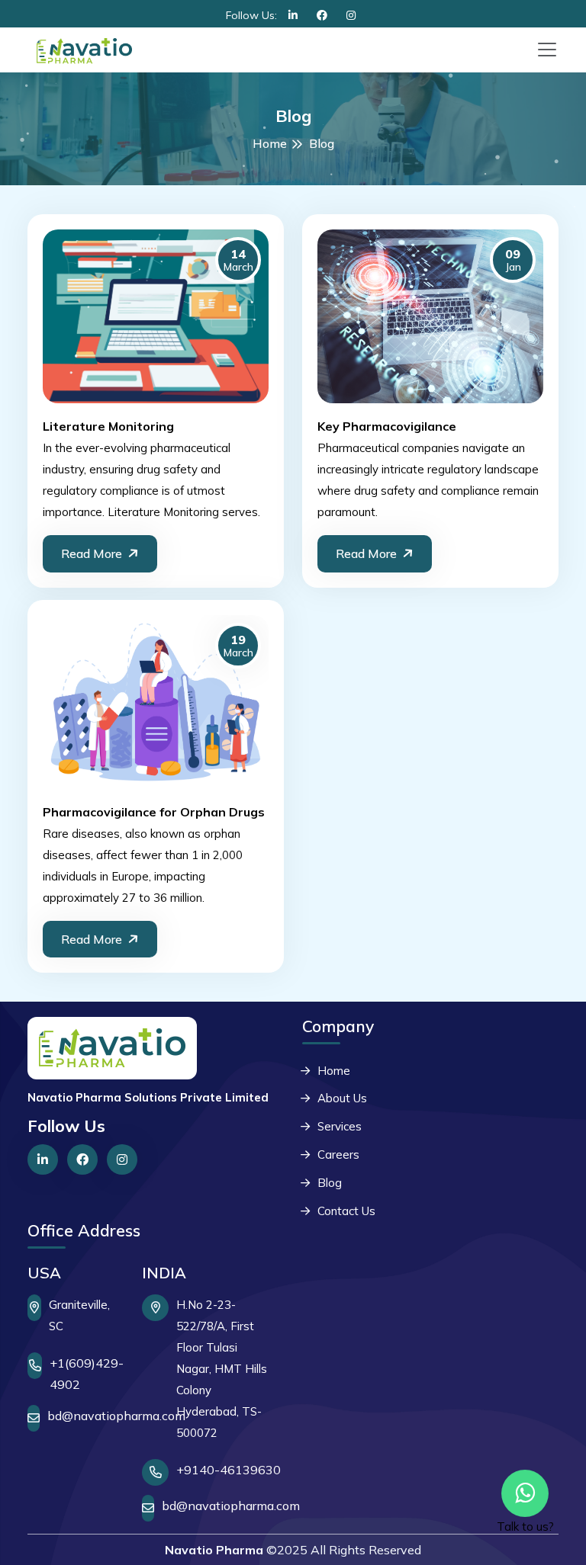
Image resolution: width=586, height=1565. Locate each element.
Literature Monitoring (108, 426)
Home (270, 143)
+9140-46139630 (228, 1469)
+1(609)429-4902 (87, 1374)
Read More (91, 553)
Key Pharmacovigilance (386, 426)
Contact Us (346, 1211)
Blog (329, 1182)
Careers (338, 1154)
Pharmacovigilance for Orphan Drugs (154, 811)
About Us (342, 1098)
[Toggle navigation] (547, 49)
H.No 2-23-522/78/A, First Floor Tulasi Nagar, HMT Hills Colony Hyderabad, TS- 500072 (221, 1368)
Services (339, 1126)
